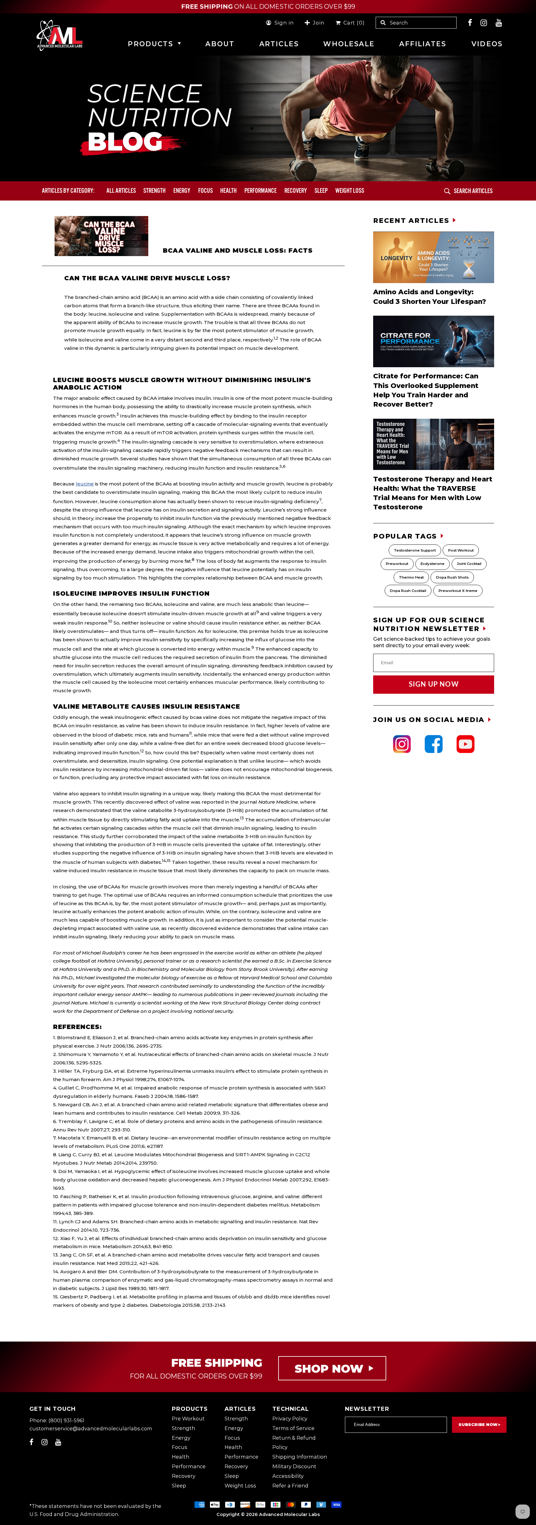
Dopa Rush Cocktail (408, 591)
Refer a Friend (290, 1485)
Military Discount (294, 1466)
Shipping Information (299, 1457)
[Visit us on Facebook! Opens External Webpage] (470, 22)
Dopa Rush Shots (452, 577)
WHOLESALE (348, 44)
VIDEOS (486, 44)
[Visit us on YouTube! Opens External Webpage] (499, 22)
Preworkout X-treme (458, 591)
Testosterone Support (415, 550)
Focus (205, 190)
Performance (260, 190)
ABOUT (219, 44)
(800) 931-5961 (66, 1420)
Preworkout (397, 564)
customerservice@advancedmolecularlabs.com (90, 1428)
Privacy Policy (289, 1418)
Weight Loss (240, 1485)
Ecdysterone (432, 564)
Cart (352, 22)
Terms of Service (293, 1428)
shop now (329, 1368)
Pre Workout (188, 1418)
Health (228, 190)
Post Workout (461, 550)
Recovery (295, 190)
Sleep (321, 190)
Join (318, 22)
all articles (121, 190)
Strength (154, 190)
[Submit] (447, 191)
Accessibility (288, 1476)
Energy (181, 190)
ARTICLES (279, 44)
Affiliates (422, 44)
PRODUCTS (150, 44)
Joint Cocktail (469, 564)
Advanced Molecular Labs (289, 1514)
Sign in (284, 22)
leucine (85, 484)
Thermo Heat (411, 577)
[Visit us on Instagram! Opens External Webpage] (483, 22)
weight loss (349, 190)
